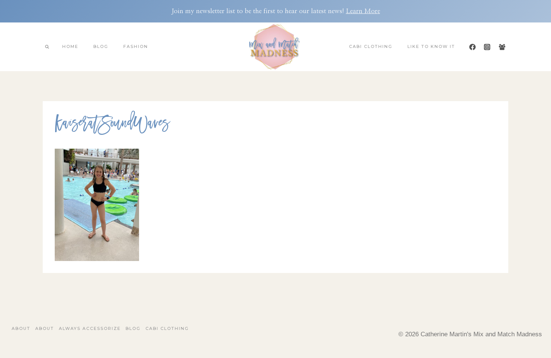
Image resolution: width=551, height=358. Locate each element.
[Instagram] (487, 46)
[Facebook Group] (502, 46)
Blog (100, 46)
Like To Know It (431, 46)
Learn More (363, 11)
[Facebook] (472, 46)
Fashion (135, 46)
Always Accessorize (90, 328)
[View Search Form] (47, 47)
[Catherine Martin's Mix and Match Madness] (275, 46)
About (21, 328)
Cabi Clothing (370, 46)
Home (70, 46)
